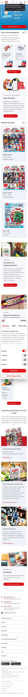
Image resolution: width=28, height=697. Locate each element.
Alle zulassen (14, 370)
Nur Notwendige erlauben (14, 376)
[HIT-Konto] (16, 2)
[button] (14, 26)
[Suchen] (12, 2)
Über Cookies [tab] (22, 325)
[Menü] (2, 2)
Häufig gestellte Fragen (9, 597)
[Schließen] (23, 5)
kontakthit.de (7, 601)
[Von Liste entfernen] (11, 45)
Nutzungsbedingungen (6, 686)
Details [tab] (14, 325)
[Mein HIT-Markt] (20, 2)
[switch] (24, 355)
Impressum (3, 691)
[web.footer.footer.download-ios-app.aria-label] (5, 663)
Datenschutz (4, 688)
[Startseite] (6, 2)
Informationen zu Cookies (7, 684)
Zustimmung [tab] (5, 325)
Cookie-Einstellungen (6, 681)
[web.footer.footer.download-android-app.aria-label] (16, 663)
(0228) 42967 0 (8, 606)
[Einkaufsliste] (24, 2)
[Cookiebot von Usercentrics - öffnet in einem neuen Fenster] (20, 321)
